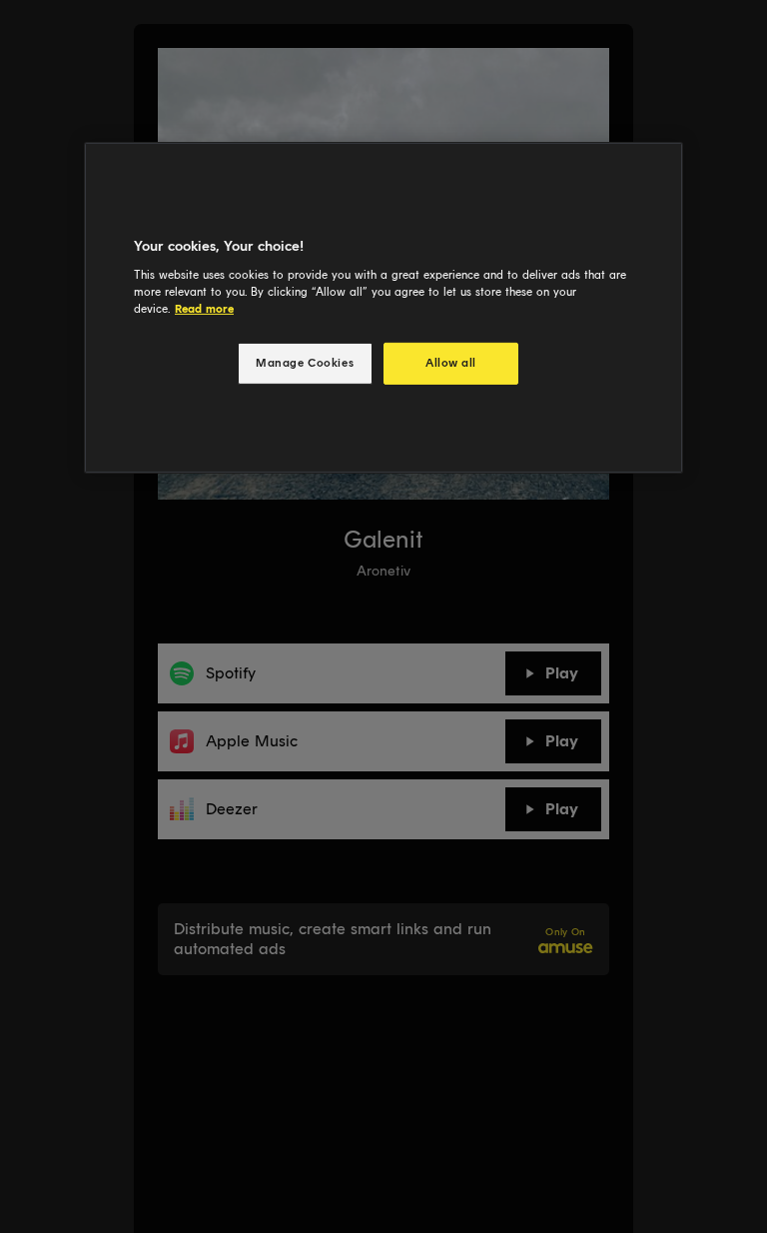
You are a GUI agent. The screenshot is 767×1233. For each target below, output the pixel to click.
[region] (383, 308)
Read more (204, 309)
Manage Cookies (305, 363)
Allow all (450, 363)
